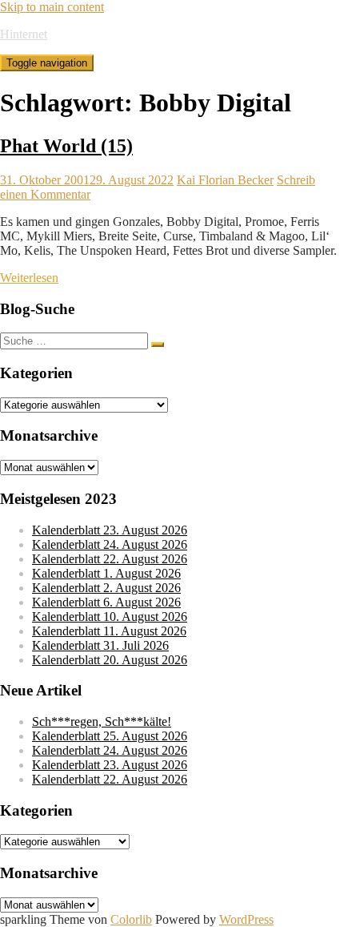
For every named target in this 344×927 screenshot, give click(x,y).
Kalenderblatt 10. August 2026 (109, 616)
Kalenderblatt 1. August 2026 (106, 573)
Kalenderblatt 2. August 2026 (106, 587)
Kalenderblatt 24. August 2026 (109, 544)
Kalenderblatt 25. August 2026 (109, 736)
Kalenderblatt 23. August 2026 (109, 530)
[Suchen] (157, 344)
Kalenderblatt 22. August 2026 (109, 559)
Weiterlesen (29, 277)
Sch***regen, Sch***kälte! (101, 721)
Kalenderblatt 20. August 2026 (109, 660)
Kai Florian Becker (225, 180)
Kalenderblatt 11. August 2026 (109, 631)
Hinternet (23, 34)
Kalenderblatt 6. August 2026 (106, 602)
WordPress (246, 919)
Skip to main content (52, 7)
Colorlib (131, 919)
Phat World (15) (66, 145)
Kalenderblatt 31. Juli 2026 (100, 645)
